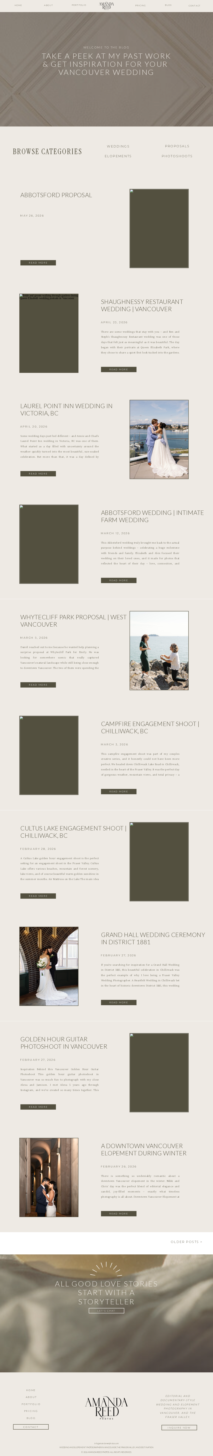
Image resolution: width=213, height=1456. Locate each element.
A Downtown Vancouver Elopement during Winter (144, 1149)
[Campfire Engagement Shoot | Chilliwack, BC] (49, 755)
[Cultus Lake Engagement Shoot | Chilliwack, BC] (159, 861)
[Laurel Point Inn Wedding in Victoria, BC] (159, 439)
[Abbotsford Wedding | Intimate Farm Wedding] (49, 544)
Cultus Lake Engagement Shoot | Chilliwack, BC (73, 831)
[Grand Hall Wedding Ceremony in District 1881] (49, 966)
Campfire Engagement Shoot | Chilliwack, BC (150, 727)
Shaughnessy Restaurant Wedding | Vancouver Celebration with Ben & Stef (147, 309)
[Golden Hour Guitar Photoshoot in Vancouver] (159, 1072)
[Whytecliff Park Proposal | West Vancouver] (159, 650)
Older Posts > (187, 1242)
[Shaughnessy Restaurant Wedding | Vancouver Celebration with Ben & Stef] (49, 333)
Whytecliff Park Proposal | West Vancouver (73, 620)
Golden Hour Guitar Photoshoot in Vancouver (63, 1042)
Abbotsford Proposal (56, 194)
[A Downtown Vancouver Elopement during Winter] (49, 1177)
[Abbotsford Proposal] (159, 228)
